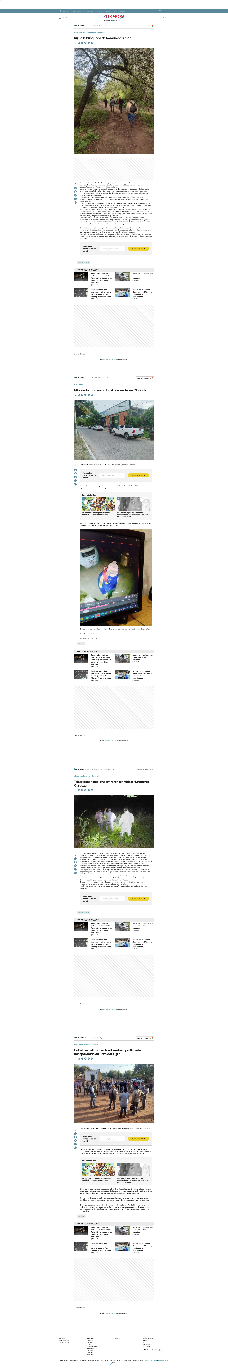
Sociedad (122, 11)
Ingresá (166, 18)
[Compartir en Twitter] (85, 43)
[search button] (60, 11)
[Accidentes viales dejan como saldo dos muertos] (122, 276)
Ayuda (166, 1360)
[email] (89, 43)
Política (115, 11)
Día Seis (73, 11)
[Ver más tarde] (75, 42)
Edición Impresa (164, 11)
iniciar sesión (109, 359)
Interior (79, 11)
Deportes (66, 11)
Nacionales (99, 11)
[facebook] (82, 43)
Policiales (108, 11)
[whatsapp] (79, 43)
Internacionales (89, 11)
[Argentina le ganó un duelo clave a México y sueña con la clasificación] (122, 292)
